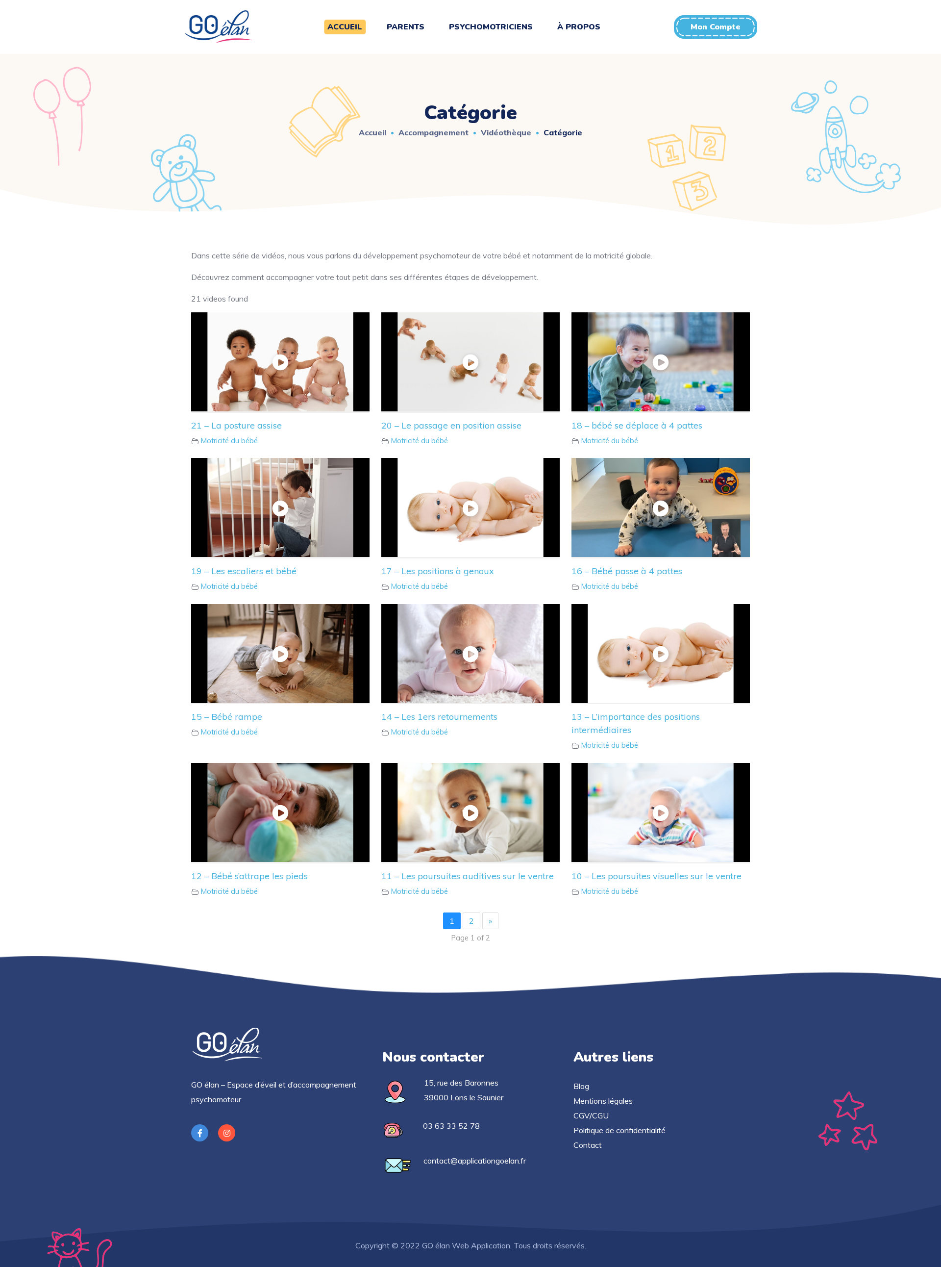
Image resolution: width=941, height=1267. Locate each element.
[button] (715, 27)
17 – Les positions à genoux (437, 571)
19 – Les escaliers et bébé (244, 571)
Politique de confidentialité (619, 1130)
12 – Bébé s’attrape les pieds (249, 876)
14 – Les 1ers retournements (439, 716)
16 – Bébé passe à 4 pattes (626, 571)
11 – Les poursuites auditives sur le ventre (467, 876)
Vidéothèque (506, 132)
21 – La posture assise (236, 425)
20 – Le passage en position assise (451, 425)
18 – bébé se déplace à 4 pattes (636, 425)
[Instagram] (226, 1132)
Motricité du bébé (229, 440)
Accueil (372, 132)
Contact (587, 1145)
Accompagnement (433, 132)
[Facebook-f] (199, 1132)
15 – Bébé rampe (226, 716)
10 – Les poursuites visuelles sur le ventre (656, 876)
